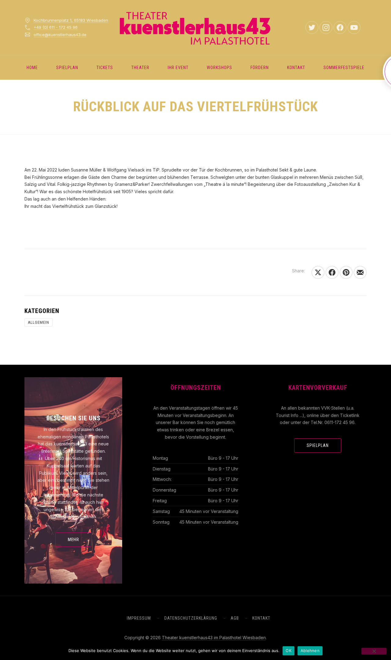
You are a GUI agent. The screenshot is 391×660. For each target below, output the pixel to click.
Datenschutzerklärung (190, 618)
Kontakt (296, 67)
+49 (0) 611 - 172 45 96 (56, 27)
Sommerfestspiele (343, 67)
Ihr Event (178, 67)
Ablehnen (310, 650)
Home (32, 67)
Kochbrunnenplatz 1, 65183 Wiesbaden (71, 20)
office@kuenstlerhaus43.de (60, 34)
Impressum (139, 618)
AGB (235, 618)
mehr (73, 539)
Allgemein (38, 322)
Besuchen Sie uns (73, 418)
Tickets (105, 67)
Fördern (259, 67)
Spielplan (67, 67)
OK (288, 650)
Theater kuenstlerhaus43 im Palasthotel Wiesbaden (214, 637)
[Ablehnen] (373, 651)
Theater (140, 67)
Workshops (219, 67)
